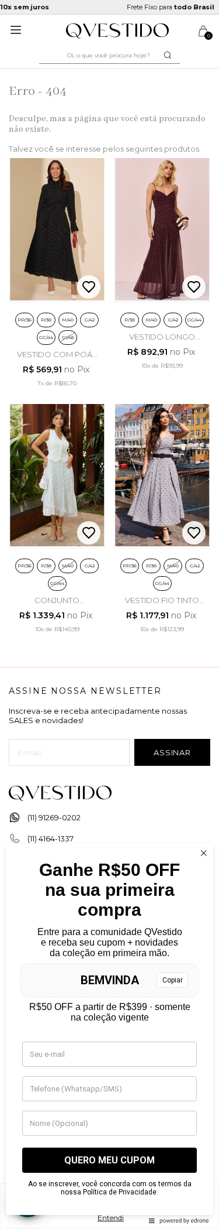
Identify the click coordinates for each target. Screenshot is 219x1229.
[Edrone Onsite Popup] (109, 614)
